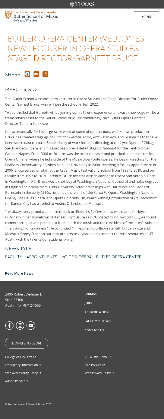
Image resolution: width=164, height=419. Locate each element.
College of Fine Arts (18, 357)
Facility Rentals (98, 321)
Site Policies (93, 365)
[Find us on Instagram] (20, 325)
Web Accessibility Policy (21, 373)
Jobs (88, 303)
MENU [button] (146, 17)
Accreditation (97, 312)
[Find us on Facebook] (9, 325)
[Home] (31, 16)
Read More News (19, 273)
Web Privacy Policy (98, 373)
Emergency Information (21, 365)
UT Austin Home (96, 357)
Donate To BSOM (26, 343)
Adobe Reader (15, 381)
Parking (91, 294)
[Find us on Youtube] (30, 325)
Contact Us (94, 330)
